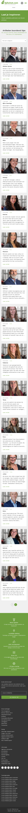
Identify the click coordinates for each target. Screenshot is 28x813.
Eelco (4, 511)
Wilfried (5, 288)
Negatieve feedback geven (7, 736)
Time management (5, 711)
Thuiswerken (4, 725)
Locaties (3, 756)
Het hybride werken (6, 719)
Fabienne (5, 362)
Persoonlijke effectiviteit (7, 718)
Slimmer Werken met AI (6, 712)
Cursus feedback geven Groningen (9, 788)
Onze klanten (4, 752)
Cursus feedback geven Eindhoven (9, 784)
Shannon (5, 251)
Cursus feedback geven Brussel (8, 782)
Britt (4, 325)
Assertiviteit (4, 723)
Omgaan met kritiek (6, 733)
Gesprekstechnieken (6, 714)
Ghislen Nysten (7, 66)
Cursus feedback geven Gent (8, 786)
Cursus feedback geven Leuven (8, 791)
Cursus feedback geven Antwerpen (9, 779)
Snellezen (3, 716)
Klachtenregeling (5, 754)
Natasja (5, 177)
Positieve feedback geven (7, 735)
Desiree (5, 214)
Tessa (4, 400)
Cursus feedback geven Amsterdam (9, 777)
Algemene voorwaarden (6, 749)
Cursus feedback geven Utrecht (8, 798)
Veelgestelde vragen (6, 763)
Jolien (4, 474)
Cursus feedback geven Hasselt (8, 790)
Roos (4, 437)
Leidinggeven (4, 721)
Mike (4, 140)
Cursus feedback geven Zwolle (8, 800)
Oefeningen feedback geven (7, 731)
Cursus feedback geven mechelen (9, 795)
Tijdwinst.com (15, 809)
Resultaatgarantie (5, 761)
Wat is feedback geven (6, 740)
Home (13, 7)
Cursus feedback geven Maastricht (9, 793)
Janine (5, 585)
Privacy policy (4, 760)
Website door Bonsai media (14, 810)
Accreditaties (4, 751)
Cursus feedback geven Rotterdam (9, 797)
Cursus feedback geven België (8, 781)
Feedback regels (5, 738)
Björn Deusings (7, 103)
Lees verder (6, 79)
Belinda (5, 548)
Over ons (3, 758)
